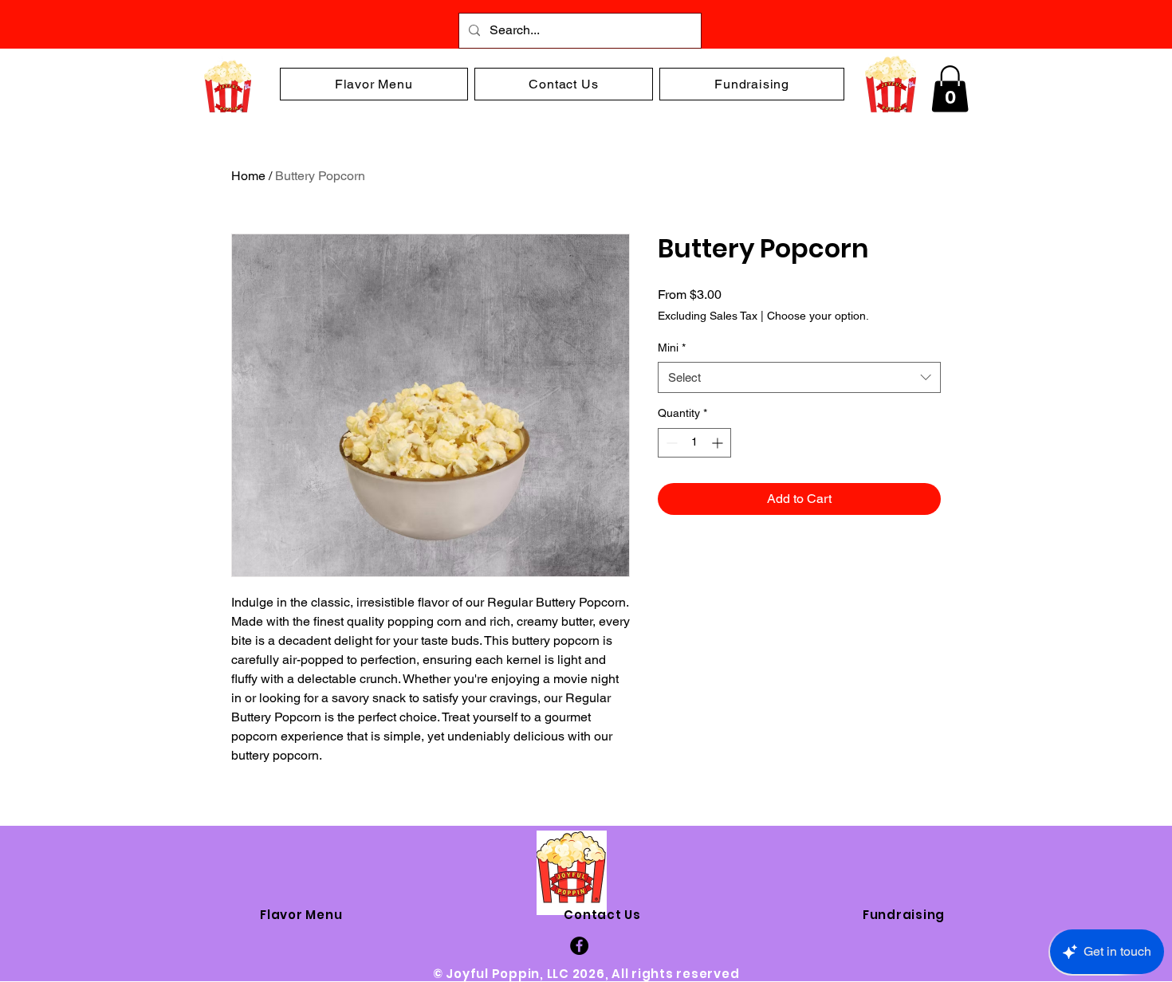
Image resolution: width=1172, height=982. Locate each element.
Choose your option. (818, 315)
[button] (949, 88)
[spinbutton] (694, 443)
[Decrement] (670, 443)
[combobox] (799, 377)
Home (248, 175)
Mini (672, 347)
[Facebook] (579, 946)
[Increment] (719, 443)
